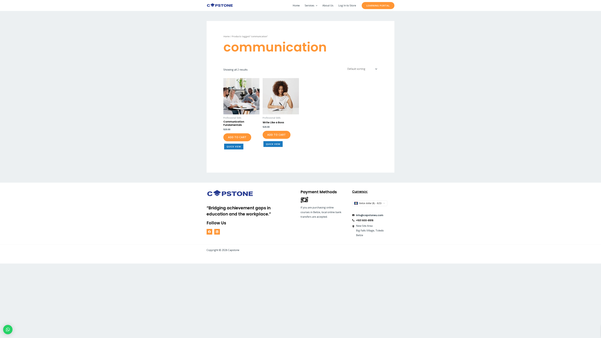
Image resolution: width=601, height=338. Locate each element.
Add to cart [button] (237, 137)
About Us (327, 5)
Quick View (234, 146)
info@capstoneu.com (369, 215)
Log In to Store (347, 5)
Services (309, 5)
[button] (315, 5)
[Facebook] (209, 232)
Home (296, 5)
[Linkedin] (217, 232)
